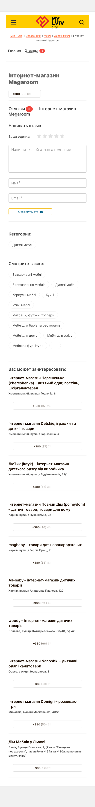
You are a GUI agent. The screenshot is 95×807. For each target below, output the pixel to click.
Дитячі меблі (62, 35)
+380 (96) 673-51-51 (47, 643)
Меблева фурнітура (27, 346)
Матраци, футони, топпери (33, 315)
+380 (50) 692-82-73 (27, 94)
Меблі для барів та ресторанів (36, 325)
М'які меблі (21, 305)
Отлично (59, 136)
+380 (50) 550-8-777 (47, 724)
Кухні (50, 295)
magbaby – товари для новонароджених (45, 544)
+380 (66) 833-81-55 (47, 562)
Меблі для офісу (59, 335)
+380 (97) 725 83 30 (47, 446)
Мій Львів (16, 35)
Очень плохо (36, 136)
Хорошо (53, 136)
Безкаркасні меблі (27, 274)
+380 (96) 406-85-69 (47, 527)
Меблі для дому (24, 335)
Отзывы (31, 50)
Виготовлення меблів (28, 285)
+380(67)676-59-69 (47, 768)
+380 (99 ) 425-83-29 (47, 603)
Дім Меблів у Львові (27, 742)
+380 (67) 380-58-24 (47, 487)
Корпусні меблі (24, 295)
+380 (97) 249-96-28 (47, 406)
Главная (14, 51)
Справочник (33, 35)
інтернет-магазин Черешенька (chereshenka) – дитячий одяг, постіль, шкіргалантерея (44, 383)
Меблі (47, 35)
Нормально (47, 136)
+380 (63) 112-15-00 (47, 684)
